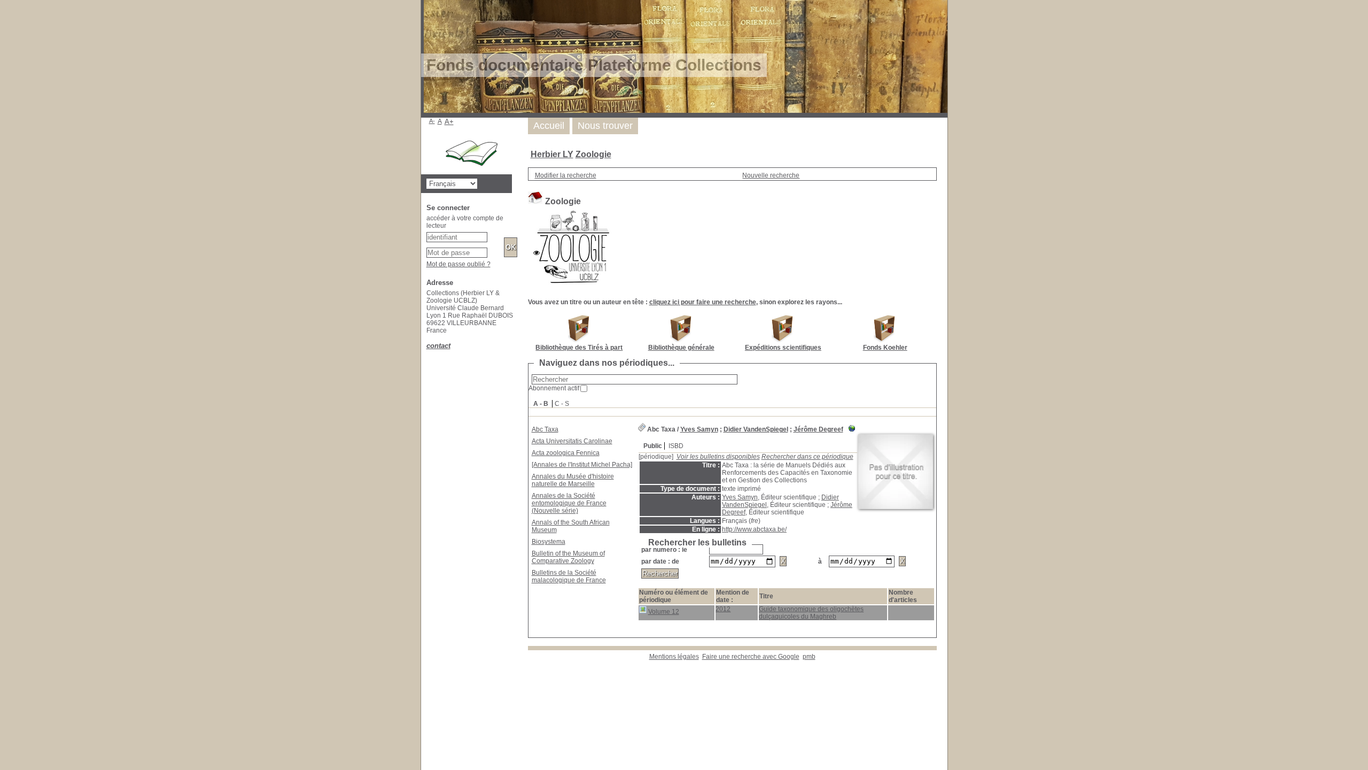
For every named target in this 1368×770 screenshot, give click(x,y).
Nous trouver (605, 125)
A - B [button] (540, 403)
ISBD (676, 446)
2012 (723, 609)
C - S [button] (562, 403)
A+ (449, 122)
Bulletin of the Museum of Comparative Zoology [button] (568, 557)
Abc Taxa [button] (545, 429)
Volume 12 (663, 611)
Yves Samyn (699, 429)
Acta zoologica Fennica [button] (566, 453)
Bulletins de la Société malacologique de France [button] (569, 576)
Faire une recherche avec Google (750, 656)
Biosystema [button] (548, 541)
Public (652, 446)
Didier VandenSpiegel (756, 429)
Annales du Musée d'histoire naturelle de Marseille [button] (573, 480)
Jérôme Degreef (818, 429)
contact (438, 346)
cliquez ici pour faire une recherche (702, 302)
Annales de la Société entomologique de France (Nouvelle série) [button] (569, 503)
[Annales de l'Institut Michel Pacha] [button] (582, 464)
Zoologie (593, 154)
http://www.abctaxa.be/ (754, 529)
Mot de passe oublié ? (458, 264)
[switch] (536, 253)
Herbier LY (552, 154)
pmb (809, 656)
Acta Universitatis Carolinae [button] (572, 441)
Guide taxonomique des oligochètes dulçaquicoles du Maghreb (811, 612)
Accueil (548, 125)
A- (432, 121)
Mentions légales (674, 656)
